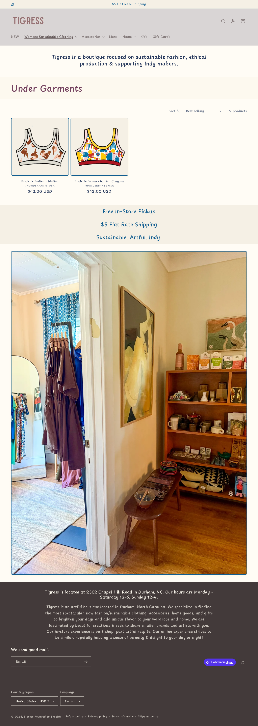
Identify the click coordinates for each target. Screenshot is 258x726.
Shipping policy (148, 716)
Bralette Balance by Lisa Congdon (99, 181)
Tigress (28, 716)
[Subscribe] (86, 662)
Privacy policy (97, 716)
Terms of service (122, 716)
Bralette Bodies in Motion (39, 181)
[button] (50, 36)
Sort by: (175, 111)
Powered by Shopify (47, 716)
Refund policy (75, 716)
